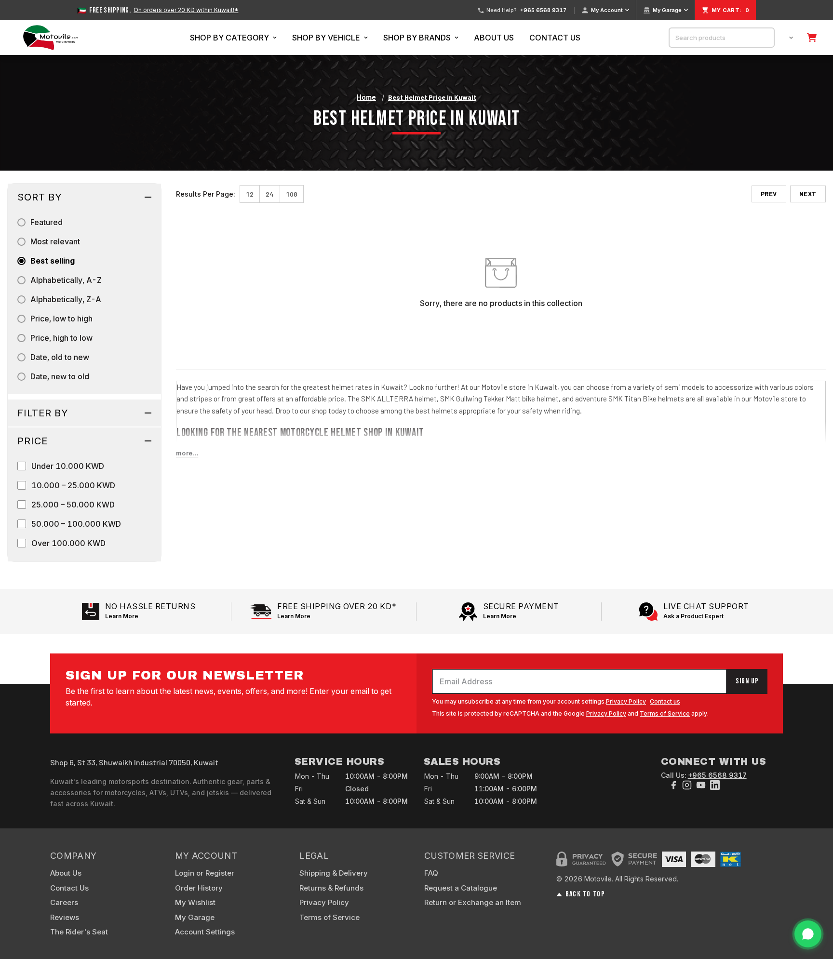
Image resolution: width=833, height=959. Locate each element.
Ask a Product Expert (693, 616)
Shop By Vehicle (326, 37)
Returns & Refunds (331, 887)
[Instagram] (687, 785)
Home (366, 97)
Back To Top (585, 894)
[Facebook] (673, 785)
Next (808, 194)
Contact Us (69, 887)
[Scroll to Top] (814, 906)
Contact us (665, 701)
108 (291, 194)
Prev (769, 194)
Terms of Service (665, 713)
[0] (812, 38)
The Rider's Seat (79, 931)
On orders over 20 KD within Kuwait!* (186, 10)
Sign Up (747, 681)
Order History (199, 887)
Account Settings (205, 931)
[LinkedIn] (715, 785)
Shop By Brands (417, 37)
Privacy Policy (626, 701)
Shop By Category (229, 37)
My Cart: (730, 10)
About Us (65, 873)
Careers (64, 902)
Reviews (64, 917)
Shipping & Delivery (333, 873)
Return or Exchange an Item (472, 902)
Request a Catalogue (460, 887)
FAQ (431, 873)
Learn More (121, 616)
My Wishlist (195, 902)
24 (270, 194)
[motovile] (50, 37)
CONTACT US (554, 37)
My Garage (667, 10)
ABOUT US (494, 37)
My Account (607, 10)
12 (250, 194)
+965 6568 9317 (543, 10)
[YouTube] (701, 785)
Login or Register (204, 873)
